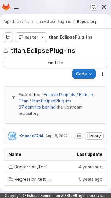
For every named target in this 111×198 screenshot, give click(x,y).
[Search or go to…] (93, 7)
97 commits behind (37, 107)
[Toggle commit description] (79, 136)
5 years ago (90, 179)
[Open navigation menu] (16, 7)
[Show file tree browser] (8, 37)
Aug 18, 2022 (56, 136)
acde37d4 (33, 136)
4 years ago (90, 166)
